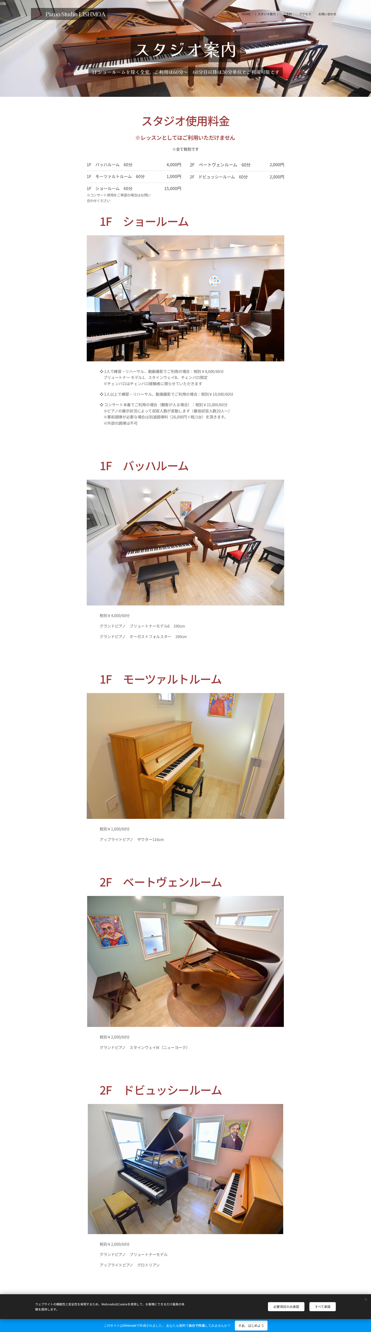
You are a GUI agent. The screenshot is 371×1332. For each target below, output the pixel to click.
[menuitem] (246, 14)
